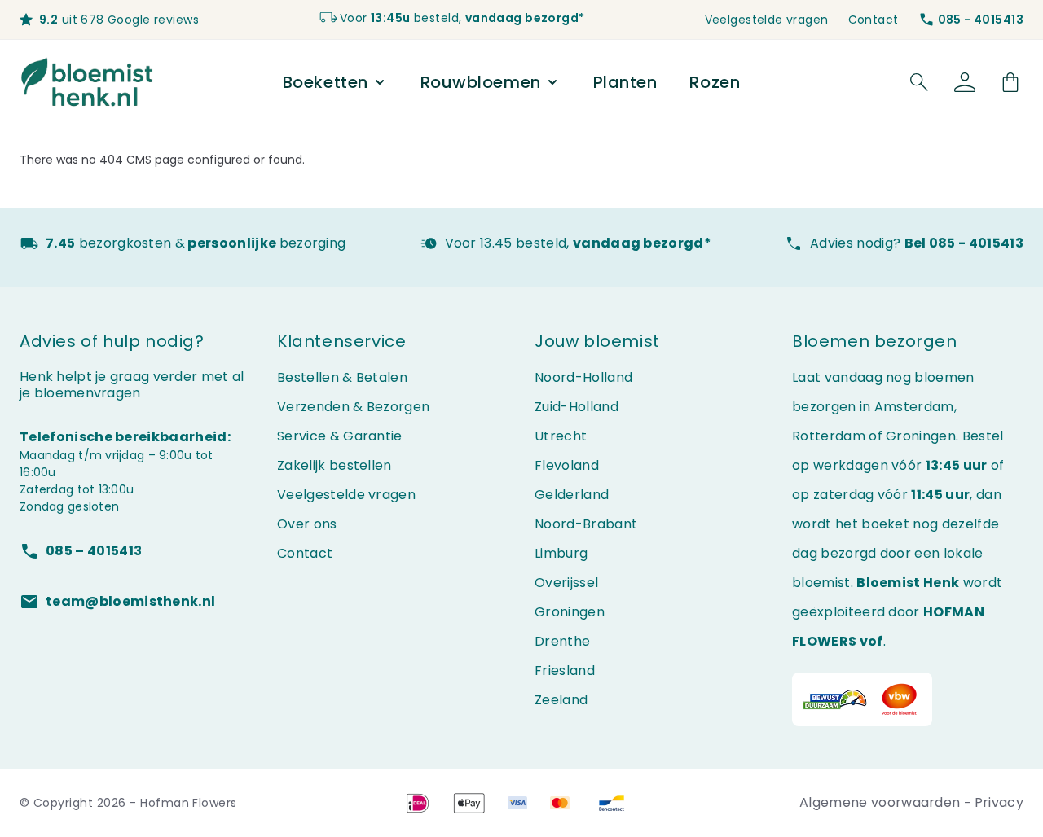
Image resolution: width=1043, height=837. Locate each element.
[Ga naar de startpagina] (88, 82)
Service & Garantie (340, 436)
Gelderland (572, 494)
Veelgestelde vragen (767, 19)
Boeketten (325, 82)
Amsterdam (914, 406)
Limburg (561, 553)
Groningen (570, 612)
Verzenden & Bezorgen (353, 406)
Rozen (714, 82)
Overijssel (566, 582)
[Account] (965, 82)
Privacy (999, 802)
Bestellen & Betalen (342, 377)
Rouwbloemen (480, 82)
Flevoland (567, 465)
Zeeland (561, 699)
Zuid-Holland (576, 406)
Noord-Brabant (586, 524)
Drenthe (562, 641)
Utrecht (561, 436)
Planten (625, 82)
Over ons (307, 524)
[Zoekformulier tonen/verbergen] (919, 82)
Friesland (565, 670)
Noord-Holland (583, 377)
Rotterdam (828, 436)
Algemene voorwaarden (881, 802)
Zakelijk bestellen (334, 465)
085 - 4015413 (980, 19)
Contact (873, 19)
